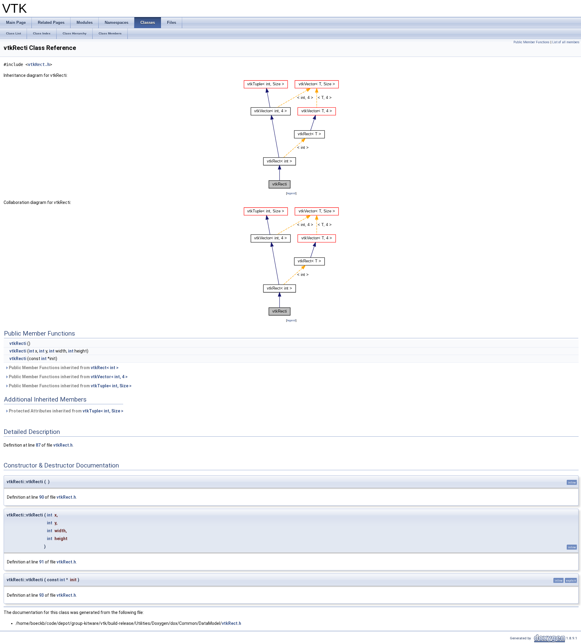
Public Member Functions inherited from (63, 367)
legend (291, 193)
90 (41, 497)
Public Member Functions (532, 42)
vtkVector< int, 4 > (109, 376)
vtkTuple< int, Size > (111, 385)
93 (41, 595)
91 (41, 561)
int (31, 351)
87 (38, 445)
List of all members (565, 42)
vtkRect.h (39, 64)
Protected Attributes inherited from (65, 410)
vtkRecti (17, 343)
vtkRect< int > (105, 367)
